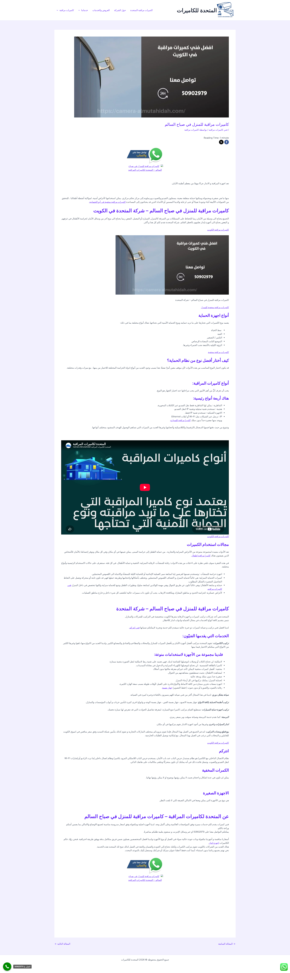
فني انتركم (134, 627)
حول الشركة (120, 10)
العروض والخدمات (101, 10)
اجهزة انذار (214, 842)
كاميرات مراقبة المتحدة (141, 10)
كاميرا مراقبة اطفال (201, 555)
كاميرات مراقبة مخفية (218, 352)
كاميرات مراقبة (67, 10)
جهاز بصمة (167, 687)
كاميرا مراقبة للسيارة (181, 420)
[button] (79, 10)
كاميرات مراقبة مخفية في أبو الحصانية (107, 202)
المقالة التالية (62, 944)
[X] (221, 142)
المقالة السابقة (226, 944)
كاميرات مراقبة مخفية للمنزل (215, 307)
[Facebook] (226, 142)
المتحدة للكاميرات (197, 10)
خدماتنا (84, 10)
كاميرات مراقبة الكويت (218, 229)
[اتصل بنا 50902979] (7, 966)
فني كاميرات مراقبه (218, 129)
